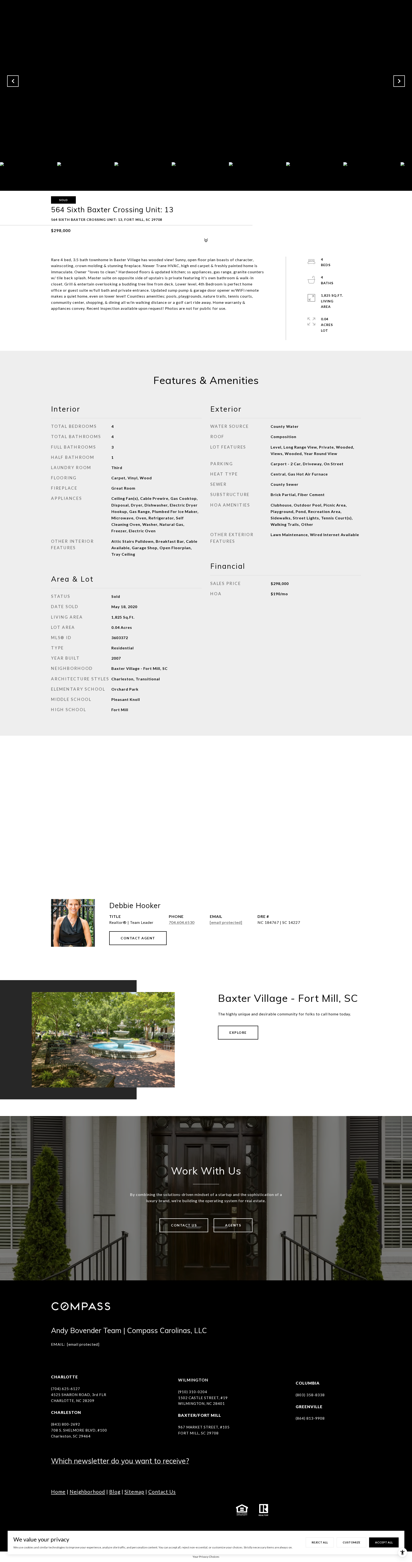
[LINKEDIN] (82, 1510)
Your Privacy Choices (206, 1556)
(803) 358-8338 (310, 1395)
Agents (233, 1225)
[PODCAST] (121, 1510)
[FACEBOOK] (56, 1510)
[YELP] (134, 1510)
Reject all (320, 1542)
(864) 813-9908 (310, 1418)
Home (58, 1492)
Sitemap (134, 1492)
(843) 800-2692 (65, 1424)
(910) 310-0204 (192, 1392)
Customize (351, 1542)
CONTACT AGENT (138, 938)
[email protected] (83, 1344)
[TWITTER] (108, 1510)
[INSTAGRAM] (69, 1510)
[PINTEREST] (147, 1510)
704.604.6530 (182, 922)
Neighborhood (87, 1492)
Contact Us (184, 1225)
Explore (238, 1032)
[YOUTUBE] (95, 1510)
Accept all (384, 1542)
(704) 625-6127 (65, 1388)
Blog (114, 1492)
